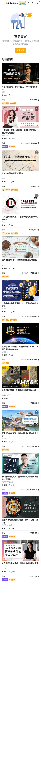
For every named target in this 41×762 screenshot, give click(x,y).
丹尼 (3, 222)
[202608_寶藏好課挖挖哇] (22, 3)
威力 (3, 265)
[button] (3, 3)
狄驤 (3, 92)
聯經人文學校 (6, 395)
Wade (4, 308)
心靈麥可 (5, 352)
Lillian (4, 568)
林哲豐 (4, 438)
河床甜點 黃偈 (7, 525)
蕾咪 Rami (5, 135)
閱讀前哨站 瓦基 (7, 482)
